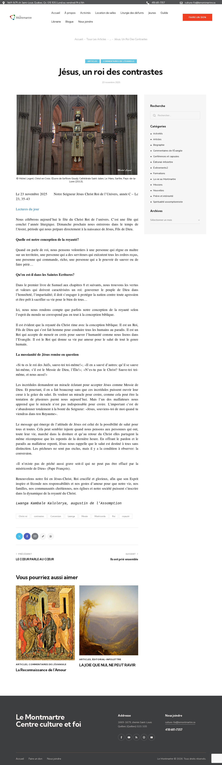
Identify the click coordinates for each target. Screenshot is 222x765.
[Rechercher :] (175, 115)
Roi (113, 516)
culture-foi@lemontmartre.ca (200, 3)
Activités (158, 133)
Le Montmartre (165, 758)
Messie (85, 516)
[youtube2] (128, 737)
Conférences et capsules (166, 156)
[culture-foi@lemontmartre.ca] (181, 3)
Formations (159, 173)
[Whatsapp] (50, 536)
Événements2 (160, 167)
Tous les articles (96, 39)
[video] (151, 737)
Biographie (158, 145)
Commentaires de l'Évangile (118, 61)
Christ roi (23, 516)
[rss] (136, 737)
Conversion (55, 516)
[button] (42, 536)
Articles (92, 61)
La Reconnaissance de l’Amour (41, 670)
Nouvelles (158, 190)
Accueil (79, 39)
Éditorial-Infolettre (106, 659)
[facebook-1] (121, 737)
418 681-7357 (158, 3)
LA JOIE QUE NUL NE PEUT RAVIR (107, 665)
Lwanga (71, 516)
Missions (157, 184)
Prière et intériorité (163, 196)
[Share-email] (35, 536)
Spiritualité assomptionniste (168, 202)
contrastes (39, 516)
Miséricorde (100, 516)
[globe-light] (144, 737)
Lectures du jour (27, 209)
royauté (125, 516)
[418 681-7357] (148, 3)
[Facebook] (27, 536)
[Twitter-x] (19, 536)
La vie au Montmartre (164, 179)
